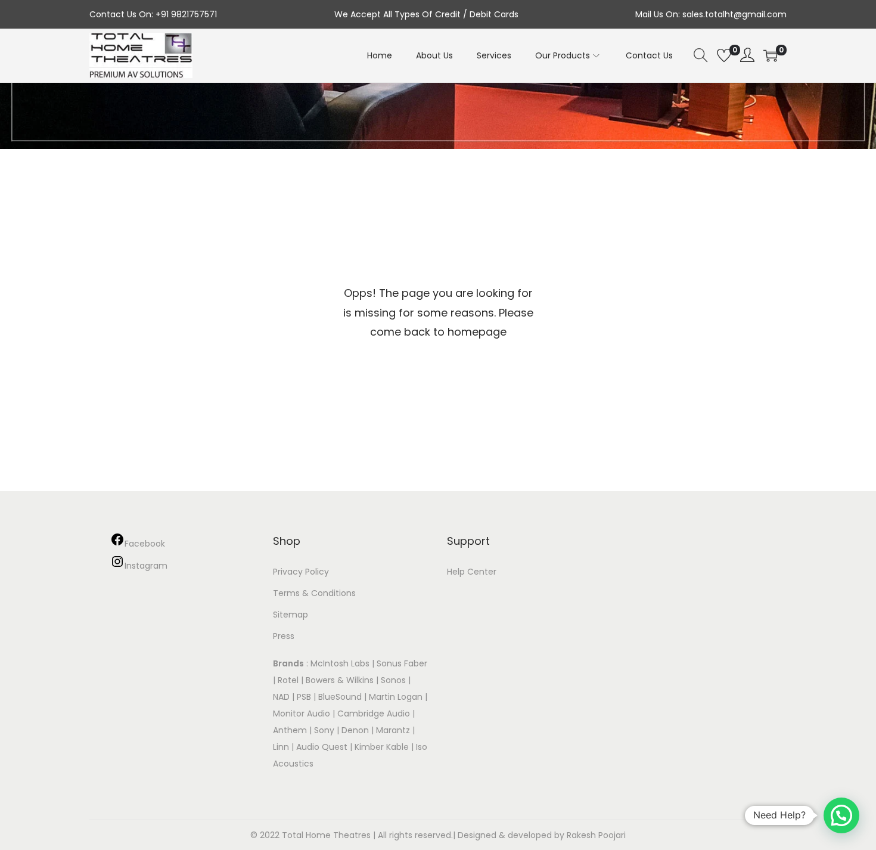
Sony (324, 730)
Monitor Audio (303, 713)
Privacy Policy (301, 572)
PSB (304, 697)
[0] (724, 55)
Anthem (290, 730)
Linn (281, 747)
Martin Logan (396, 697)
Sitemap (290, 615)
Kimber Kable (382, 747)
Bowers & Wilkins (340, 680)
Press (283, 636)
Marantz (393, 730)
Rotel (288, 680)
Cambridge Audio (373, 713)
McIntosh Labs (339, 663)
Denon (355, 730)
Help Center (471, 572)
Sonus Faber (402, 663)
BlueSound (340, 697)
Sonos (393, 680)
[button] (841, 815)
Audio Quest (321, 747)
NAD (281, 697)
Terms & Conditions (314, 593)
